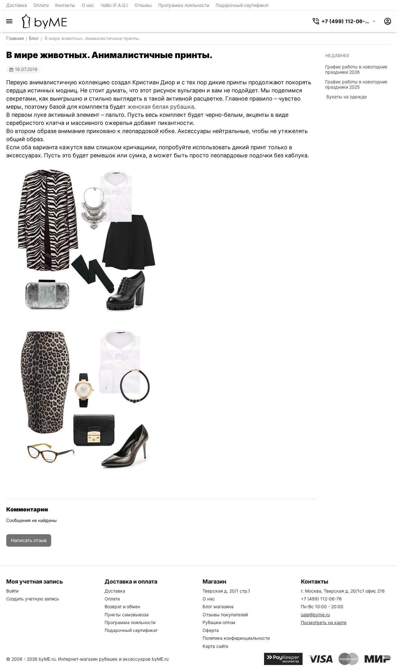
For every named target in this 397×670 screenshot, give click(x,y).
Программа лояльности (183, 5)
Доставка (16, 5)
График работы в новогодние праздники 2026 (356, 69)
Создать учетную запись (32, 598)
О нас (88, 5)
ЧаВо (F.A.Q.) (114, 5)
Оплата (41, 5)
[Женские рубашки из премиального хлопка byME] (44, 21)
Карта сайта (215, 646)
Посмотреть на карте (323, 622)
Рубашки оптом (219, 622)
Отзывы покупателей (225, 614)
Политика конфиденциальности (236, 638)
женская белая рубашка (160, 106)
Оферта (211, 630)
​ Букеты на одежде (346, 96)
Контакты (65, 5)
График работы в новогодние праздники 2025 (356, 84)
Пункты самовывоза (127, 614)
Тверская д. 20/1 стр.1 (226, 591)
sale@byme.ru (315, 614)
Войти (12, 591)
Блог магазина (218, 606)
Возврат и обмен (122, 606)
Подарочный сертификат (242, 5)
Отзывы (143, 5)
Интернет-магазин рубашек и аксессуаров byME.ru (113, 659)
